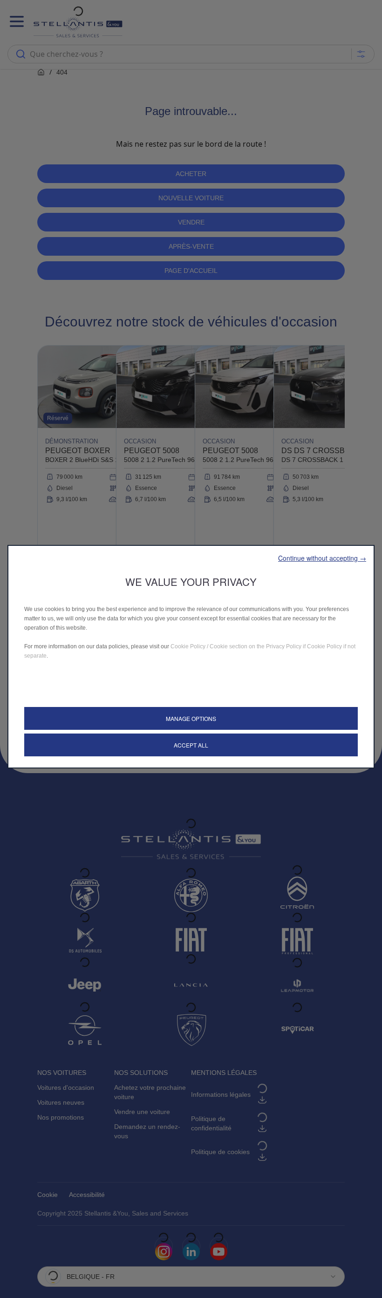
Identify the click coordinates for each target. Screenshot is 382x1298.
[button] (322, 558)
